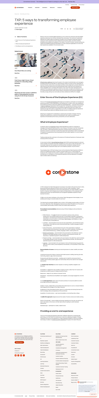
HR (41, 359)
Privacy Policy (32, 396)
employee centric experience (59, 319)
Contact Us (17, 350)
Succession (42, 354)
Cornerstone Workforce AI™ (46, 336)
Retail (57, 387)
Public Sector (58, 373)
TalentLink (42, 377)
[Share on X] (70, 29)
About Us (73, 345)
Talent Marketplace (44, 350)
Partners (67, 4)
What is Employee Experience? (23, 44)
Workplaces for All (59, 369)
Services (42, 382)
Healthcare (58, 378)
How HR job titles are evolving (22, 52)
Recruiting (42, 352)
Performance (43, 357)
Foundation (73, 347)
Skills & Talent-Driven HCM (61, 339)
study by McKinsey (45, 106)
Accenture (52, 126)
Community (81, 4)
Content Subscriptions (45, 370)
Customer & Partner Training (62, 366)
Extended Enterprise (44, 366)
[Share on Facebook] (65, 29)
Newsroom (73, 352)
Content (42, 368)
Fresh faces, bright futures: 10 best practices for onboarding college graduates (25, 77)
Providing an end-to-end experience (24, 46)
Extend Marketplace (44, 386)
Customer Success (75, 340)
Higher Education (59, 385)
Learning (45, 243)
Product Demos (74, 377)
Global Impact (74, 359)
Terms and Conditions (50, 396)
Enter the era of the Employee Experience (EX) (25, 40)
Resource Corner (74, 375)
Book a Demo (75, 7)
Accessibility (74, 363)
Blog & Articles (74, 382)
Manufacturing (59, 382)
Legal (26, 396)
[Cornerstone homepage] (26, 334)
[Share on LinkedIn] (68, 29)
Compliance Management (61, 348)
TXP (42, 197)
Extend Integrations (44, 384)
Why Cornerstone (74, 336)
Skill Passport (43, 380)
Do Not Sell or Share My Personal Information (66, 396)
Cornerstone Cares (75, 350)
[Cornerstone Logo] (19, 7)
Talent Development (44, 347)
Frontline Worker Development (62, 360)
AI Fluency (58, 350)
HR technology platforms (46, 82)
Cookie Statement (40, 396)
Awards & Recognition (75, 361)
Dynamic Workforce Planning (62, 358)
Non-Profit (58, 389)
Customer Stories (74, 343)
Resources (17, 14)
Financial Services (59, 375)
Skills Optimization (44, 345)
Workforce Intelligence (45, 343)
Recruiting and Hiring (24, 14)
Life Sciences (58, 380)
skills (54, 215)
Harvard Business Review (57, 142)
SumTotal (42, 375)
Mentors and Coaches (48, 233)
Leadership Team (74, 338)
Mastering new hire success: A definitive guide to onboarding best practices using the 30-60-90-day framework (26, 91)
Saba (41, 373)
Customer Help (74, 4)
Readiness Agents (44, 340)
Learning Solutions (44, 361)
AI (40, 338)
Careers (73, 354)
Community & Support (19, 353)
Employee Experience (52, 102)
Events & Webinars (75, 380)
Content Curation (59, 356)
